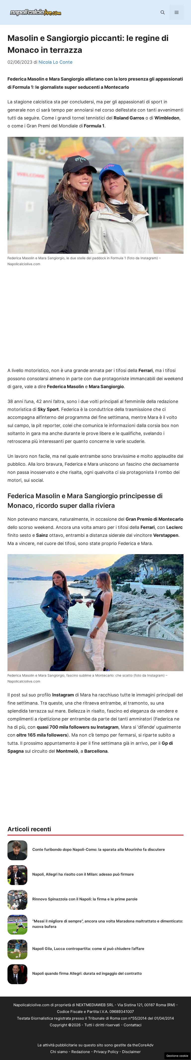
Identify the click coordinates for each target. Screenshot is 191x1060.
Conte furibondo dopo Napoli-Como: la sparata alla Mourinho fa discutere (98, 849)
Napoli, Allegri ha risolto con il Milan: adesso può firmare (83, 874)
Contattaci (133, 1025)
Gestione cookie (177, 1056)
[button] (163, 12)
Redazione (80, 1053)
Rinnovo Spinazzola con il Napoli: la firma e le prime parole (85, 899)
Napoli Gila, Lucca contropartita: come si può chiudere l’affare (88, 948)
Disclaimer (131, 1053)
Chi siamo (59, 1053)
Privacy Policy (106, 1053)
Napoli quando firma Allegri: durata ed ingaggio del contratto (87, 973)
